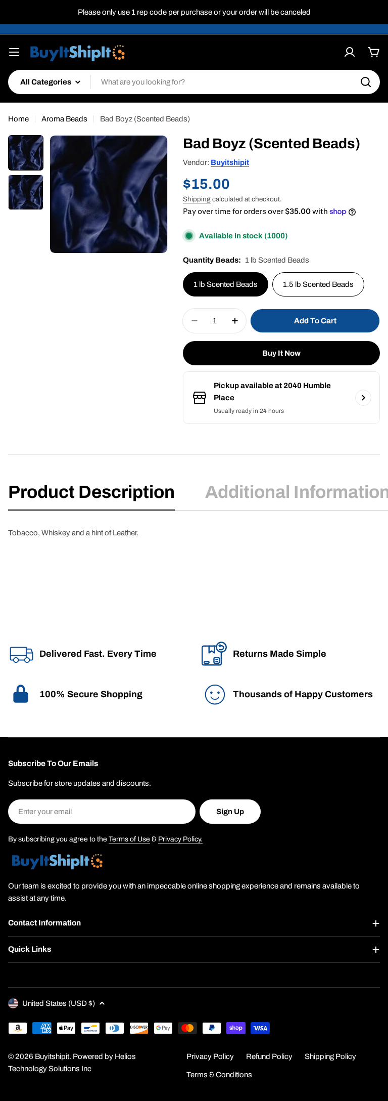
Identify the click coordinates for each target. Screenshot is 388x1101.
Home (18, 119)
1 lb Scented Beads (225, 284)
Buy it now (281, 353)
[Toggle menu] (14, 52)
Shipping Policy (330, 1056)
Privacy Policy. (180, 839)
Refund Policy (269, 1056)
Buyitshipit (230, 162)
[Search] (366, 82)
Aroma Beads (64, 119)
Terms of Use (129, 839)
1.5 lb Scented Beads (318, 284)
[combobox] (194, 82)
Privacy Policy (210, 1056)
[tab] (91, 495)
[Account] (350, 52)
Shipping (197, 199)
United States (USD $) (58, 1003)
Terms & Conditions (219, 1075)
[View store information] (363, 398)
